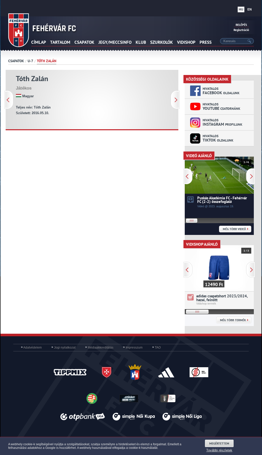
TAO (156, 347)
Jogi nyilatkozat (63, 347)
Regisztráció (241, 30)
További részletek (219, 450)
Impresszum (133, 347)
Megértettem (219, 443)
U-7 (30, 61)
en (249, 9)
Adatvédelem (31, 347)
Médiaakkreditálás (99, 347)
